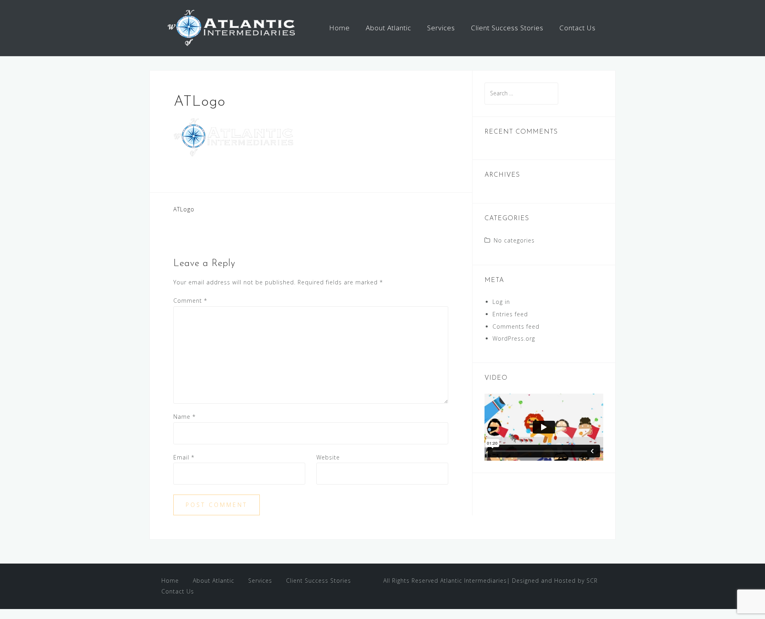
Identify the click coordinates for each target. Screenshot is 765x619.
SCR (592, 580)
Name (184, 416)
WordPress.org (513, 338)
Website (328, 457)
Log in (501, 302)
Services (441, 27)
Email (183, 457)
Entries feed (510, 314)
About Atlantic (388, 27)
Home (339, 27)
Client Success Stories (507, 27)
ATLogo (183, 209)
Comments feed (515, 326)
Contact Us (577, 27)
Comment (190, 300)
